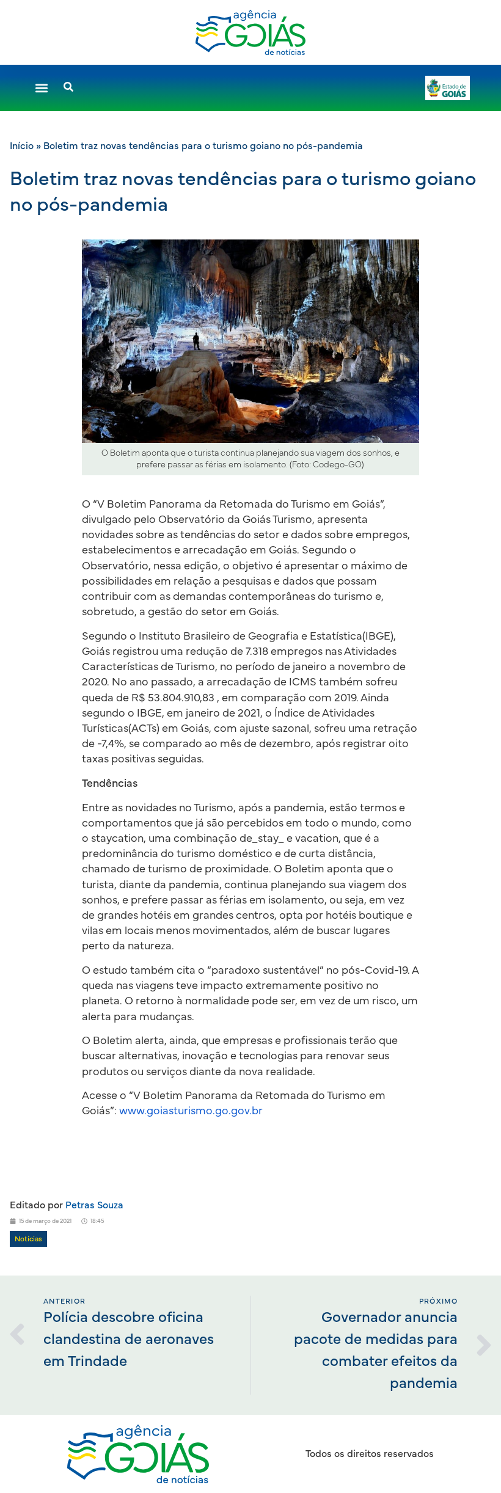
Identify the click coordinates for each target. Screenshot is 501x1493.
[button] (41, 88)
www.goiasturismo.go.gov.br (191, 1111)
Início (22, 146)
